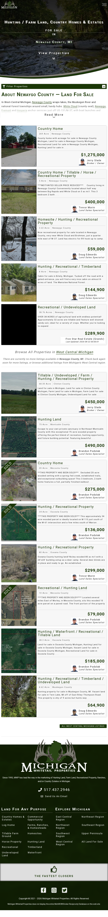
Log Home (8, 825)
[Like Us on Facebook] (43, 890)
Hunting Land (36, 841)
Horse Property (12, 841)
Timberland (35, 847)
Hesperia (22, 110)
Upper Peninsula (92, 833)
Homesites (35, 833)
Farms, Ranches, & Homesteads (38, 826)
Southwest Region (63, 835)
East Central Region (64, 818)
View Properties (54, 53)
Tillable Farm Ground (10, 835)
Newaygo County (42, 102)
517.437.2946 (57, 790)
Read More (54, 114)
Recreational (10, 847)
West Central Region (64, 843)
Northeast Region (93, 816)
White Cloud (70, 106)
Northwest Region (63, 826)
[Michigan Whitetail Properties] (9, 5)
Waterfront (35, 852)
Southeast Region (93, 825)
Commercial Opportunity (35, 818)
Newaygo (100, 106)
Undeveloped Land (10, 854)
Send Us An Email (56, 796)
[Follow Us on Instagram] (54, 890)
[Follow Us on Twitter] (64, 890)
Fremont (6, 110)
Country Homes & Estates (13, 818)
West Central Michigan (74, 352)
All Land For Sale (92, 841)
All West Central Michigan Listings (83, 726)
